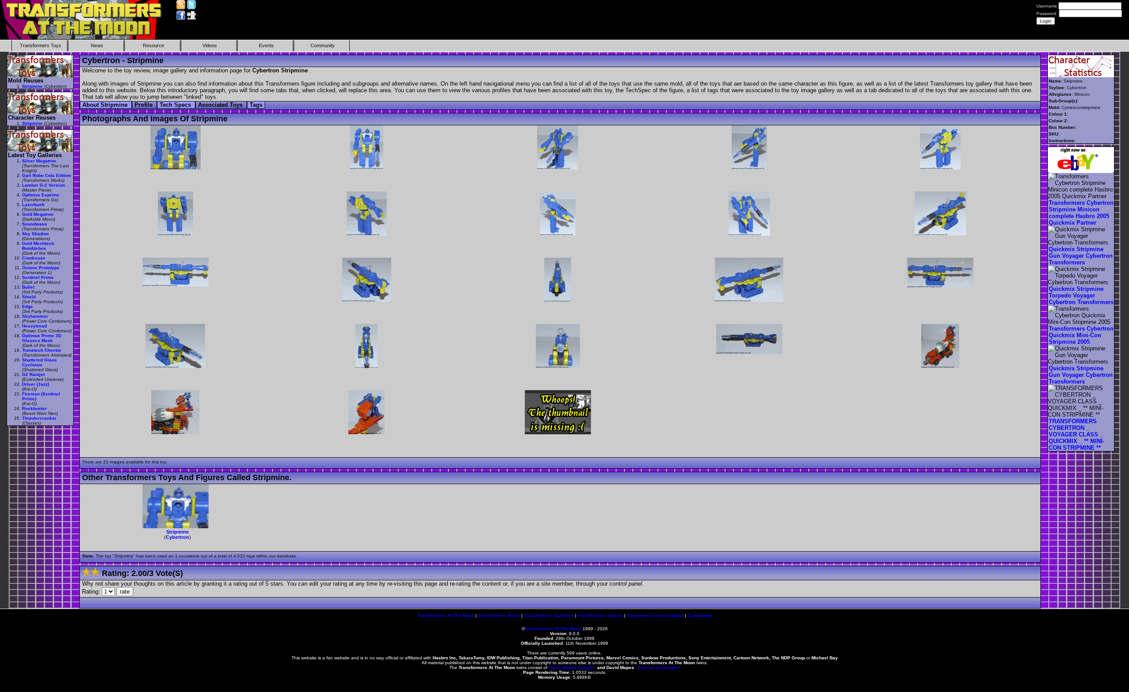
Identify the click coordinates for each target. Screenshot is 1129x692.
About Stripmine (105, 105)
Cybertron (177, 537)
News (97, 45)
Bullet (28, 287)
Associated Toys (221, 105)
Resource (153, 45)
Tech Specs (176, 105)
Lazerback (33, 204)
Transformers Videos (600, 615)
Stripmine (177, 531)
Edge (27, 306)
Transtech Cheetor (41, 350)
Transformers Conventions (655, 615)
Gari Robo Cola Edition (46, 175)
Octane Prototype (41, 267)
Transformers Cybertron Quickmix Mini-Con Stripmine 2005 (1081, 335)
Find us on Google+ (659, 667)
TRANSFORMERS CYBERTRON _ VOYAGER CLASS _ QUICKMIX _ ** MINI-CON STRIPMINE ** (1076, 434)
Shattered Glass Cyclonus (39, 362)
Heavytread (34, 325)
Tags (256, 105)
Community (322, 45)
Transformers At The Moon (446, 615)
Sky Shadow (35, 233)
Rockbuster (34, 408)
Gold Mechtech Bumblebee (38, 246)
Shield (29, 296)
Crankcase (33, 258)
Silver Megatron (39, 160)
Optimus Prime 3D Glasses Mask (41, 338)
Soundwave (34, 224)
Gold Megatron (37, 214)
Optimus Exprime (41, 194)
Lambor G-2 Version (43, 185)
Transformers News (499, 615)
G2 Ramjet (33, 374)
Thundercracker (39, 418)
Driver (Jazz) (35, 384)
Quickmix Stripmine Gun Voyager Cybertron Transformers (1081, 256)
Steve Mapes (562, 667)
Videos (209, 45)
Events (266, 45)
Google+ (587, 667)
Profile (144, 105)
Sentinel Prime (38, 277)
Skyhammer (35, 316)
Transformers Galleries (549, 615)
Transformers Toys (40, 45)
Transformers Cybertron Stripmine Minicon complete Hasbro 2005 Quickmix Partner (1081, 212)
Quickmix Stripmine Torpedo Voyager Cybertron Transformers (1081, 295)
